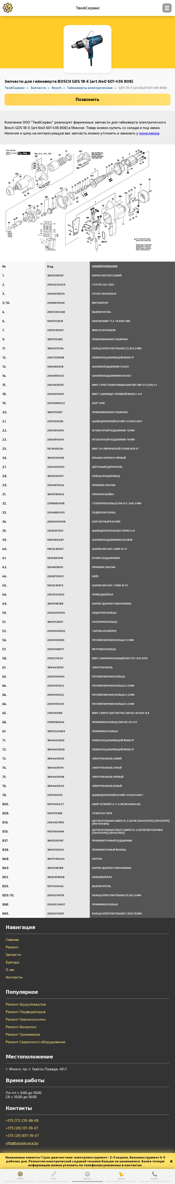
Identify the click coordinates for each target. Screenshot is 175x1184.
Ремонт (12, 947)
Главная (12, 939)
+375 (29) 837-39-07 (22, 1135)
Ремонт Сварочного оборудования (35, 1042)
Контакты (14, 977)
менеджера (149, 133)
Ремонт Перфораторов (26, 1012)
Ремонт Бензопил (21, 1027)
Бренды (12, 962)
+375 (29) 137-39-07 (22, 1128)
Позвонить (87, 99)
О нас (10, 970)
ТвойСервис (88, 8)
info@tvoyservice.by (22, 1143)
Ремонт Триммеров (23, 1034)
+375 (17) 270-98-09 (22, 1120)
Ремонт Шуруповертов (26, 1004)
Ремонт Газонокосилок (26, 1019)
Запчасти (13, 954)
